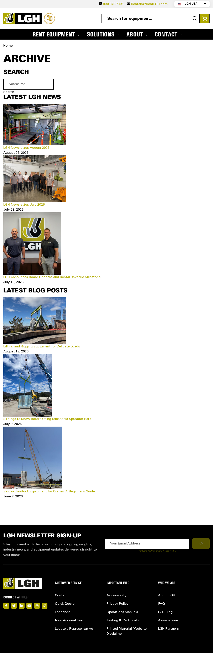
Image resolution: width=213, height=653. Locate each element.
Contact (61, 595)
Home (8, 45)
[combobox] (151, 18)
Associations (168, 620)
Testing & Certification (124, 620)
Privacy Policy (117, 604)
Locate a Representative (74, 629)
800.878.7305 (113, 4)
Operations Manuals (122, 612)
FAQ (161, 604)
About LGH (166, 595)
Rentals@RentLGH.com (149, 4)
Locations (62, 612)
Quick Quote (64, 604)
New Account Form (70, 620)
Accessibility (116, 595)
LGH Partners (168, 629)
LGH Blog (165, 612)
